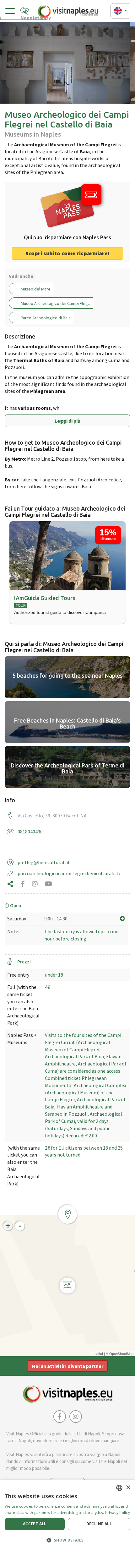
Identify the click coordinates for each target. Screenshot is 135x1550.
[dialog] (67, 1515)
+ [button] (8, 1226)
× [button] (128, 1487)
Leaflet (98, 1353)
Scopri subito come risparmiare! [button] (67, 253)
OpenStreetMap (121, 1353)
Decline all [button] (99, 1523)
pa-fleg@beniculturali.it (44, 862)
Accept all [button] (34, 1523)
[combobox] (119, 1488)
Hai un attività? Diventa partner (67, 1366)
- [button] (20, 1226)
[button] (67, 1540)
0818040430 (30, 831)
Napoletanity (33, 17)
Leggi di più (67, 421)
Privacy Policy (117, 1512)
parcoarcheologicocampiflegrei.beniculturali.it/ (69, 873)
